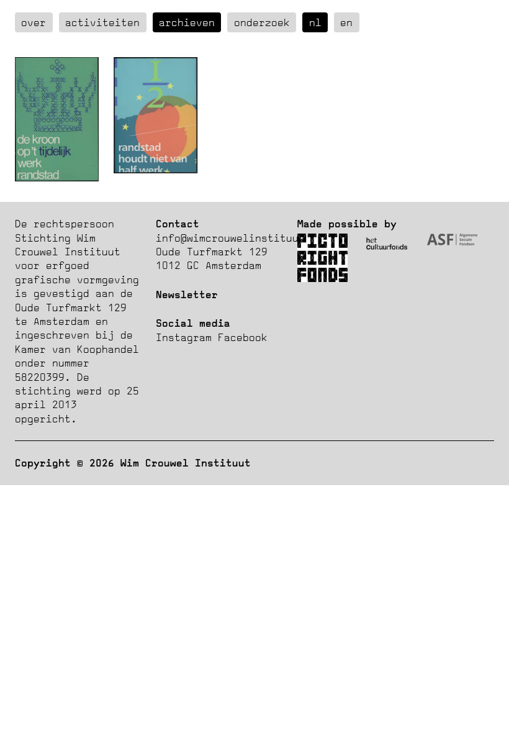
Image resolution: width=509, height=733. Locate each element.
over (33, 22)
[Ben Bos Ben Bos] (57, 177)
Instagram (184, 337)
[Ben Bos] (155, 169)
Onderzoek (262, 22)
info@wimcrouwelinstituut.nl (239, 238)
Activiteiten (102, 22)
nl (315, 22)
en (346, 22)
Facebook (243, 337)
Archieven (187, 22)
